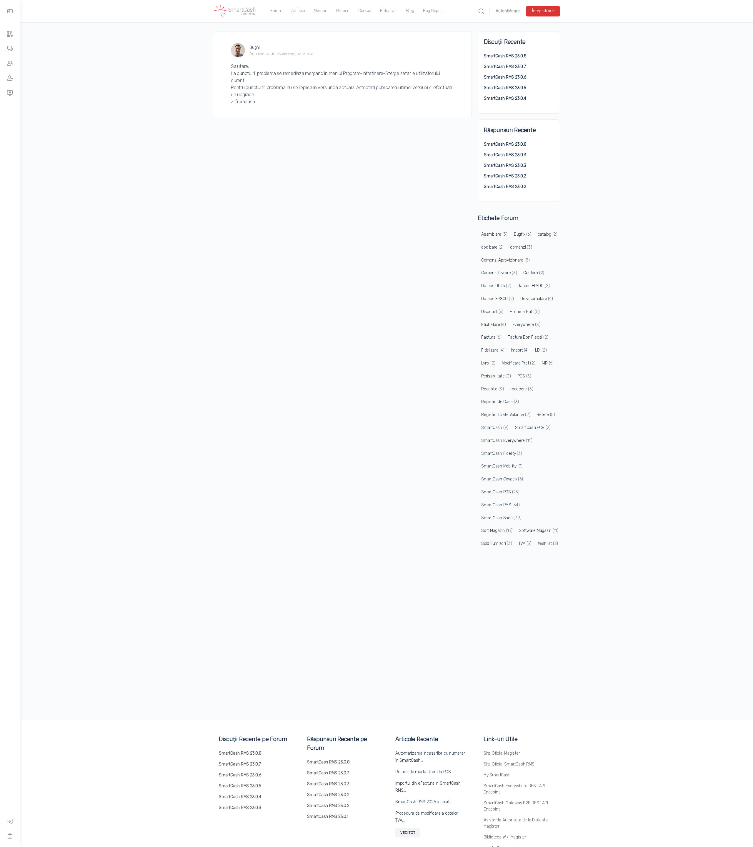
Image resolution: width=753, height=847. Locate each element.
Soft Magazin (496, 530)
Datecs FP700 (533, 285)
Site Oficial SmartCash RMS (509, 764)
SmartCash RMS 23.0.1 (327, 816)
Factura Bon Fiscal (528, 337)
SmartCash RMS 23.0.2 (505, 176)
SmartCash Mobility (501, 466)
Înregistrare (543, 11)
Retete (546, 414)
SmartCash (495, 427)
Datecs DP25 (496, 285)
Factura (491, 337)
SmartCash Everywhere (506, 440)
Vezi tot (407, 833)
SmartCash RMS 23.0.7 (505, 66)
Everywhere (526, 324)
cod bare (492, 247)
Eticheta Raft (525, 311)
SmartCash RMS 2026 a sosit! (422, 801)
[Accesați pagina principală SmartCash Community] (235, 10)
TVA (525, 543)
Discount (492, 311)
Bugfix (522, 234)
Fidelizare (492, 350)
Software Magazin (538, 530)
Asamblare (494, 234)
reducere (521, 389)
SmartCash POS (500, 492)
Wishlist (548, 543)
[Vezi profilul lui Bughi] (238, 50)
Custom (533, 272)
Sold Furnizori (496, 543)
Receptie (492, 389)
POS (524, 376)
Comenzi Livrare (499, 272)
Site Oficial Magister (502, 753)
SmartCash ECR (533, 427)
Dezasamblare (536, 298)
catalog (547, 234)
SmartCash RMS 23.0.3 (505, 154)
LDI (541, 350)
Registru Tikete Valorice (505, 414)
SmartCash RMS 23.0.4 (505, 98)
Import (520, 350)
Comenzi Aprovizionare (505, 260)
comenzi (521, 247)
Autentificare (508, 11)
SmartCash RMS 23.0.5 (505, 87)
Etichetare (493, 324)
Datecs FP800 (497, 298)
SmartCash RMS (500, 504)
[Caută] (481, 11)
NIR (548, 363)
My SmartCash (497, 775)
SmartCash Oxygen (502, 479)
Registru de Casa (500, 401)
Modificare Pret (518, 363)
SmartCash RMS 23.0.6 (505, 77)
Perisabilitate (496, 376)
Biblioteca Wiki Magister (505, 837)
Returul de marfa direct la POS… (424, 771)
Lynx (488, 363)
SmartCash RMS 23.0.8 (505, 56)
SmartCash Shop (501, 517)
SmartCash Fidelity (501, 453)
